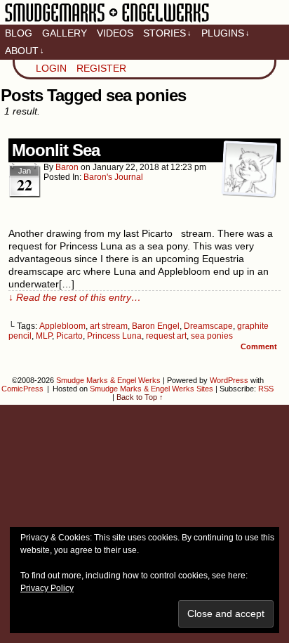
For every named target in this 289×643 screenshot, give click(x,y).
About (24, 50)
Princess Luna (114, 336)
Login (51, 68)
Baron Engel (156, 326)
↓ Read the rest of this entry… (74, 297)
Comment (260, 346)
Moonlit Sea (56, 150)
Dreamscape (208, 326)
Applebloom (62, 326)
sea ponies (212, 336)
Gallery (64, 33)
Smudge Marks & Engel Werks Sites (151, 388)
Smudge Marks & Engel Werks (107, 21)
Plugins (225, 33)
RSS (266, 388)
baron (67, 167)
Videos (115, 33)
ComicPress (22, 388)
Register (101, 68)
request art (166, 336)
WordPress (229, 380)
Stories (167, 33)
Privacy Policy (47, 588)
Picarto (69, 336)
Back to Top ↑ (139, 397)
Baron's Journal (113, 177)
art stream (109, 326)
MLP (44, 336)
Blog (18, 33)
